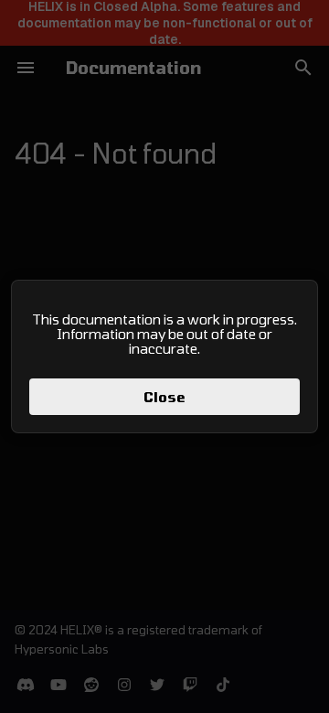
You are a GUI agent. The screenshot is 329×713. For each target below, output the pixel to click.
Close (164, 396)
